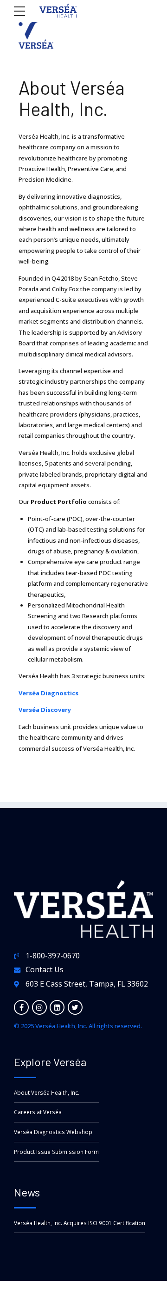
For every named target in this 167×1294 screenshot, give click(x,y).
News (27, 1192)
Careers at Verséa (38, 1112)
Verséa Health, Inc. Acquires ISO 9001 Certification (79, 1223)
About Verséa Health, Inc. (46, 1092)
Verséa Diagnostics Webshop (53, 1131)
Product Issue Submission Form (56, 1151)
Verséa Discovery (45, 709)
